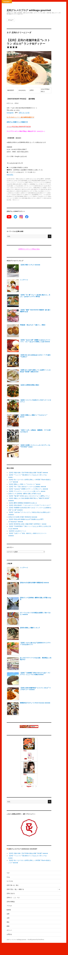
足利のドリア (24, 193)
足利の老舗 (24, 198)
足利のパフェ (28, 194)
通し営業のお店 (14, 184)
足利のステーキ (20, 194)
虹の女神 (17, 196)
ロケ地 (40, 184)
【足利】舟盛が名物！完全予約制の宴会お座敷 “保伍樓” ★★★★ (28, 472)
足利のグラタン (10, 189)
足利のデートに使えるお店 (43, 198)
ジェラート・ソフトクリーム (17, 182)
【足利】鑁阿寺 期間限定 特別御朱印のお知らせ (22, 503)
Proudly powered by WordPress (36, 939)
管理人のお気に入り (21, 178)
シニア (41, 182)
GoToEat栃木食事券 (22, 180)
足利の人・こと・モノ (13, 897)
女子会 (38, 178)
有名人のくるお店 (42, 186)
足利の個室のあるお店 (33, 193)
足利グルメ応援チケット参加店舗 (26, 184)
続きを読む (10, 174)
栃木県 (36, 186)
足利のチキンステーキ (28, 191)
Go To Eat (10, 881)
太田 (8, 918)
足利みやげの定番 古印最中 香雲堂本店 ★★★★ (22, 517)
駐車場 (9, 910)
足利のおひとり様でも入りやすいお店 (24, 189)
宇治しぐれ (37, 191)
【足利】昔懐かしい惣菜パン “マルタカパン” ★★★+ (24, 484)
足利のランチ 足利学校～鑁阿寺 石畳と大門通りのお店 (24, 493)
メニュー (11, 20)
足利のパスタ (18, 198)
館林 (8, 926)
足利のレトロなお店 (38, 196)
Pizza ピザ (20, 187)
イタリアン (26, 187)
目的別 (44, 187)
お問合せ (9, 934)
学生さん (31, 182)
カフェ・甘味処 (33, 187)
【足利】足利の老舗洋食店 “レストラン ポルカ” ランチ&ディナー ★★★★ (28, 43)
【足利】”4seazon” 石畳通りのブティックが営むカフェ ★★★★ (28, 489)
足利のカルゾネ (12, 193)
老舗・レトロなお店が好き (16, 186)
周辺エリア (40, 187)
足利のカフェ (12, 191)
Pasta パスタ (13, 187)
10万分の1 (14, 194)
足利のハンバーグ (28, 196)
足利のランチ (37, 189)
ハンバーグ (31, 186)
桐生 (8, 922)
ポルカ (49, 187)
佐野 (8, 914)
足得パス (18, 193)
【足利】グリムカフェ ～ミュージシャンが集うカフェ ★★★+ (27, 491)
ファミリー (36, 182)
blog (8, 877)
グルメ (36, 184)
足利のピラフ (11, 196)
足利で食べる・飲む (13, 885)
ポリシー (9, 930)
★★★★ (43, 180)
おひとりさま (33, 178)
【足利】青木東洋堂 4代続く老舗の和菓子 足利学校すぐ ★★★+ (27, 524)
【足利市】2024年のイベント (17, 531)
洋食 (48, 186)
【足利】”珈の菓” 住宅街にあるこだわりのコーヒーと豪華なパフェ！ (29, 496)
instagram (10, 112)
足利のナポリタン (32, 198)
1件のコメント (16, 200)
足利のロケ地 (19, 191)
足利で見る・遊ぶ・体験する (15, 889)
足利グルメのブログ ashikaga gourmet (29, 10)
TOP (8, 873)
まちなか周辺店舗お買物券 (34, 180)
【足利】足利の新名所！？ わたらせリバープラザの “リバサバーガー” (29, 505)
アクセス (9, 905)
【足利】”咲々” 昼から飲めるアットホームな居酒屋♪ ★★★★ (27, 486)
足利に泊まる (11, 893)
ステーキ (26, 186)
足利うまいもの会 (24, 112)
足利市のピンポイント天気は (29, 249)
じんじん (45, 196)
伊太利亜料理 (35, 194)
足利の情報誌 (11, 901)
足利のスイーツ (43, 193)
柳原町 (21, 196)
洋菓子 (26, 182)
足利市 (27, 178)
